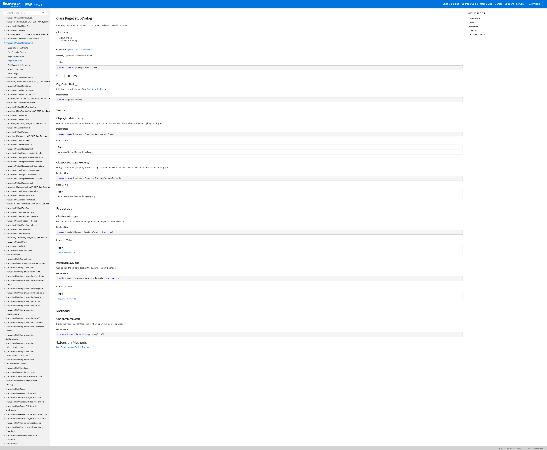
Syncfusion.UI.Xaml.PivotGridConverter (22, 38)
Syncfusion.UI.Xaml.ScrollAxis (18, 140)
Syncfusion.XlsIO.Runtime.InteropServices (23, 423)
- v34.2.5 (38, 4)
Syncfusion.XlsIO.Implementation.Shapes (23, 301)
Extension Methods (477, 34)
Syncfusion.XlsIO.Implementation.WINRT (23, 318)
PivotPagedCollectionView (19, 65)
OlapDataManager (67, 252)
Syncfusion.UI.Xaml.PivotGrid (18, 26)
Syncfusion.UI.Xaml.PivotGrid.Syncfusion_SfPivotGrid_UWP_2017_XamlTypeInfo (27, 32)
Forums (520, 3)
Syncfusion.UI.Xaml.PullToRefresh (20, 90)
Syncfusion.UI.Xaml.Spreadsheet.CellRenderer (25, 153)
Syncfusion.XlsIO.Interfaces (17, 368)
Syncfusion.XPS (12, 443)
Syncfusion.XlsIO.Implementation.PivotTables (25, 293)
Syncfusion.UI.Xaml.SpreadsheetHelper (22, 191)
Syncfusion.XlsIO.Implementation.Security (23, 297)
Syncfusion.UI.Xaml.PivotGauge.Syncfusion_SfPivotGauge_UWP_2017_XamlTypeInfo (28, 20)
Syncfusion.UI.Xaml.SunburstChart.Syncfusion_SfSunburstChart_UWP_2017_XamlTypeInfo (29, 201)
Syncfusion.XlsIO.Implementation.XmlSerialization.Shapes (20, 361)
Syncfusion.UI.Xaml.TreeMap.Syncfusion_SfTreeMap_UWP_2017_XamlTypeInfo (26, 235)
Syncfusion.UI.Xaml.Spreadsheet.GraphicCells (25, 166)
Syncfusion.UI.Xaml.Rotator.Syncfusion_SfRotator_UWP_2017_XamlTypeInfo (26, 121)
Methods (472, 30)
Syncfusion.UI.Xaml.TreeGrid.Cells (20, 212)
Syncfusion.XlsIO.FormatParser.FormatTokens (25, 263)
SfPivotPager (13, 73)
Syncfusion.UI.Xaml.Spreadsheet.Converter (24, 161)
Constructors (474, 18)
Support (509, 3)
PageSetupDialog (15, 60)
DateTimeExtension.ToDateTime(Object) (75, 347)
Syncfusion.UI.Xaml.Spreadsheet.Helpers (23, 170)
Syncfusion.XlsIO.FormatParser (19, 259)
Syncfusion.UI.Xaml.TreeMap (18, 229)
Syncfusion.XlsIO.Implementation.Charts (23, 271)
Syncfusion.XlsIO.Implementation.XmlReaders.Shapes (25, 328)
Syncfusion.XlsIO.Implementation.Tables (23, 305)
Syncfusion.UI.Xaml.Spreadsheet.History (23, 174)
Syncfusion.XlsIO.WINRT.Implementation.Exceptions (23, 437)
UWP (28, 4)
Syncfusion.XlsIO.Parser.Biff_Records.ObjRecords (26, 414)
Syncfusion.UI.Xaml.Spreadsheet (19, 149)
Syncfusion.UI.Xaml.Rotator (17, 115)
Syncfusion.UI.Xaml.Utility (16, 242)
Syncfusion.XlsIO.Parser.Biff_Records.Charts (24, 397)
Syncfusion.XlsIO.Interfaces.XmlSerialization (24, 376)
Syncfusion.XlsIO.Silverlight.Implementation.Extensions (24, 429)
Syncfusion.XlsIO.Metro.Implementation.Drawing (23, 382)
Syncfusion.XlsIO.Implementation (20, 267)
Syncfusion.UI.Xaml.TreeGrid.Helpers (21, 225)
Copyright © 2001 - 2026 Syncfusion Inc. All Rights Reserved (519, 448)
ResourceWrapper (15, 69)
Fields (471, 22)
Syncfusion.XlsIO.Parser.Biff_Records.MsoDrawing (21, 408)
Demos (498, 3)
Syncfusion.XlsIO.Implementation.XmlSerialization (20, 337)
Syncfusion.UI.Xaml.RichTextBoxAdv (21, 102)
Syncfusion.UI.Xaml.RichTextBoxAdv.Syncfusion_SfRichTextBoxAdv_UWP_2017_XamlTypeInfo (30, 109)
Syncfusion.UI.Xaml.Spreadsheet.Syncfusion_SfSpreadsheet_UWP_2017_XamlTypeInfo (28, 185)
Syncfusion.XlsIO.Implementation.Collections (25, 276)
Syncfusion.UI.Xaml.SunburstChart (20, 195)
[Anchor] (55, 76)
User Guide (486, 3)
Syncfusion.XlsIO (13, 254)
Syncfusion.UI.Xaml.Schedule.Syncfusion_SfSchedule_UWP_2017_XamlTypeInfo (26, 134)
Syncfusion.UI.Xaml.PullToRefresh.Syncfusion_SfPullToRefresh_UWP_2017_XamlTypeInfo (28, 96)
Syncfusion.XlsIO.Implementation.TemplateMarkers (20, 312)
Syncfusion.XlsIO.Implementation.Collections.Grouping (25, 282)
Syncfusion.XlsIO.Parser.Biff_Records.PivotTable (26, 418)
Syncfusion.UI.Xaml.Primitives (18, 86)
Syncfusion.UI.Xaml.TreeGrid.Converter (22, 216)
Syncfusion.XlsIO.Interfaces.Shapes (20, 372)
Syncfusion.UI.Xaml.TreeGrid (17, 208)
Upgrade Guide (469, 3)
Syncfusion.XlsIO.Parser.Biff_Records (21, 393)
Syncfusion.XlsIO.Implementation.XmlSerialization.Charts (20, 345)
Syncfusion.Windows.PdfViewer (19, 250)
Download (534, 3)
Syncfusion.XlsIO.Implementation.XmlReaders (25, 322)
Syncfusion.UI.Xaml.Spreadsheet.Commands (24, 157)
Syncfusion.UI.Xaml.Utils (16, 246)
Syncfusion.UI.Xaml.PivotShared (19, 43)
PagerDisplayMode (16, 56)
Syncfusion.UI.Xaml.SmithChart (19, 144)
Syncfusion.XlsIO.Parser (15, 389)
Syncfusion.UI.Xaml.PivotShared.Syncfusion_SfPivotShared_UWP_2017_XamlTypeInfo (28, 79)
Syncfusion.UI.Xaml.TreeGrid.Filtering (21, 221)
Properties (473, 26)
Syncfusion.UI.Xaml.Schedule (18, 127)
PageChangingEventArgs (18, 52)
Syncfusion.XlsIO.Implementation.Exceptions (25, 288)
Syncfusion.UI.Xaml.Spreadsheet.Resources (24, 178)
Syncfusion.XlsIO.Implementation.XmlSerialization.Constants (20, 353)
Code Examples (450, 3)
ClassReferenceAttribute (18, 48)
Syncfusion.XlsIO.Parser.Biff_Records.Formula (25, 401)
